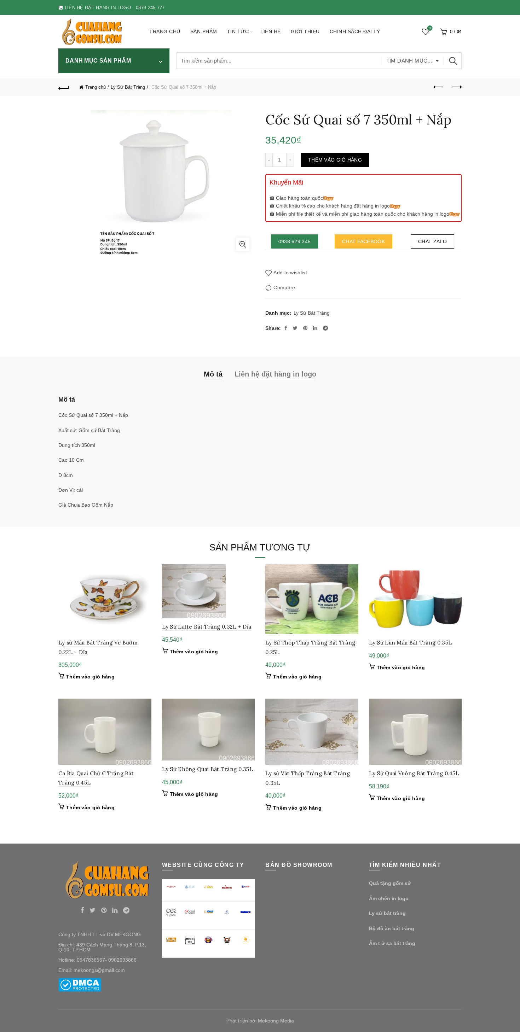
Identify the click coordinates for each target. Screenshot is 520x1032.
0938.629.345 (294, 241)
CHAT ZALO (432, 241)
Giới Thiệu (305, 31)
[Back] (64, 87)
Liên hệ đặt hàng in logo (275, 374)
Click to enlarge (242, 244)
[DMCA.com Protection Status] (79, 984)
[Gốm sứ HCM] (208, 912)
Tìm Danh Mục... (409, 61)
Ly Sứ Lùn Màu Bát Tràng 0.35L (410, 642)
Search (453, 61)
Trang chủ (164, 31)
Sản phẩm (203, 31)
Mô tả (213, 374)
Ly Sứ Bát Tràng (128, 87)
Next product (456, 87)
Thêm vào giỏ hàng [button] (90, 677)
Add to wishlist (290, 272)
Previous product (438, 87)
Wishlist (430, 28)
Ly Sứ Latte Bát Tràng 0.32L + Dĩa (207, 626)
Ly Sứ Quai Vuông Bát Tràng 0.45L (414, 773)
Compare (284, 287)
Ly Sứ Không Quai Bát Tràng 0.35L (207, 769)
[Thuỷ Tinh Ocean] (190, 912)
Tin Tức (238, 31)
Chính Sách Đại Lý (355, 31)
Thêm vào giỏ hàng (335, 160)
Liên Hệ (270, 31)
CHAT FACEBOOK (363, 241)
